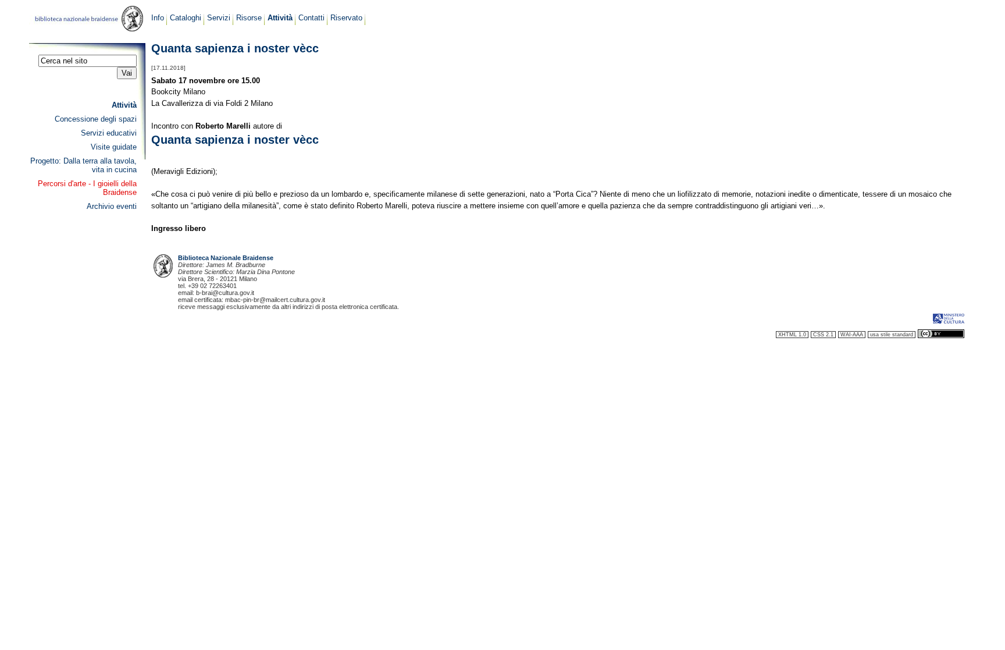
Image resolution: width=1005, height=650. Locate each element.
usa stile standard (891, 335)
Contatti (311, 17)
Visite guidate (114, 147)
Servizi (218, 17)
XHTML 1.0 (792, 335)
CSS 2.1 (823, 335)
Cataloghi (185, 17)
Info (157, 17)
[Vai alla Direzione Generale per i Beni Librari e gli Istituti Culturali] (948, 322)
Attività (280, 17)
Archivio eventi (112, 206)
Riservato (346, 17)
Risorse (249, 17)
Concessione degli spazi (96, 119)
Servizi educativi (109, 133)
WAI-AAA (851, 335)
